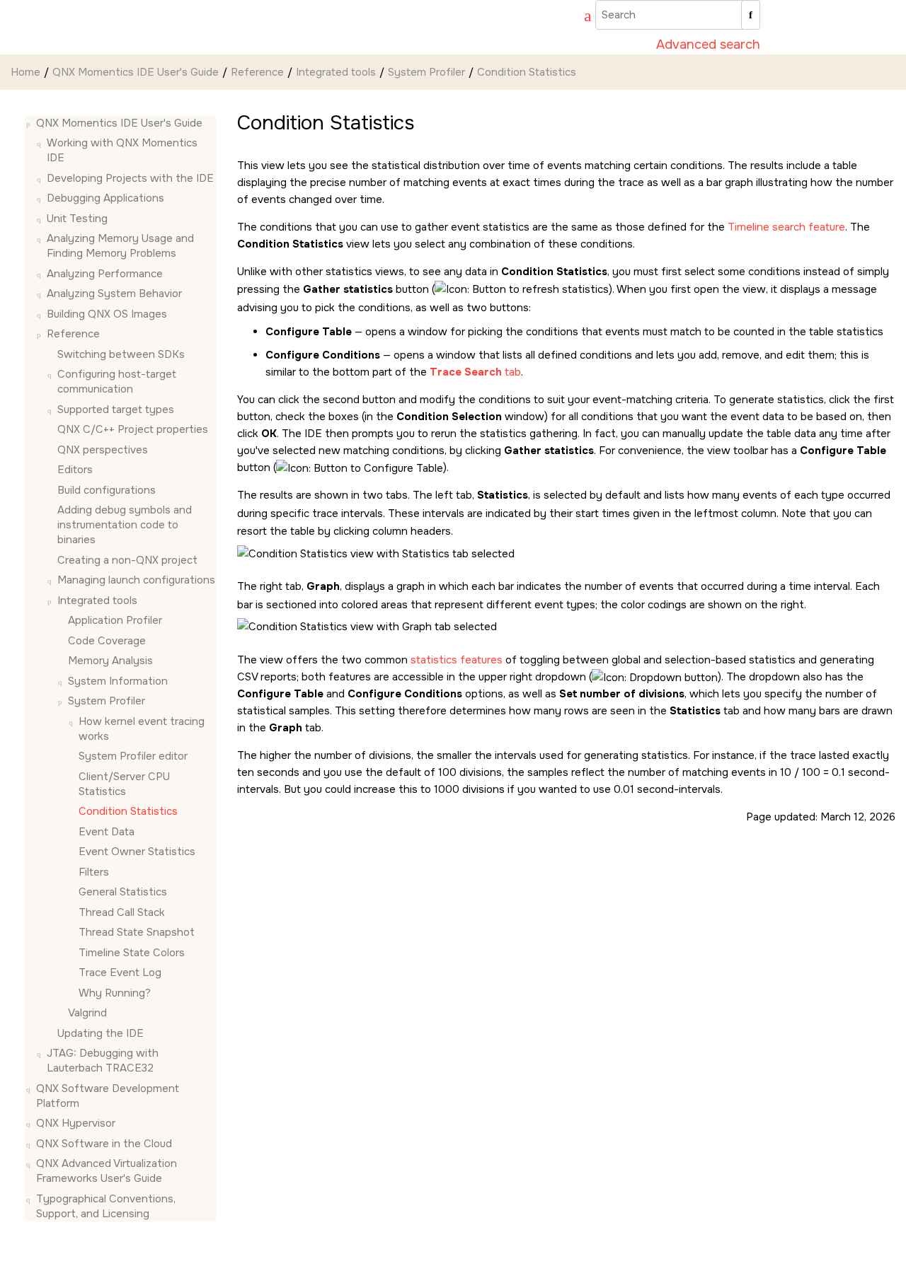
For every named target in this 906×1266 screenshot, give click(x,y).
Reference (257, 72)
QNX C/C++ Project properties (132, 430)
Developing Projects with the (130, 178)
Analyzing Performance (105, 274)
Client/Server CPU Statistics (124, 784)
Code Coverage (107, 641)
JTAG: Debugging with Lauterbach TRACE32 (103, 1061)
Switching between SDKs (121, 354)
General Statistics (123, 892)
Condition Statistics (526, 72)
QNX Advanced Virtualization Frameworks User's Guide (106, 1171)
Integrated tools (336, 72)
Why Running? (115, 993)
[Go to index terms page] (581, 18)
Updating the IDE (100, 1033)
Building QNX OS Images (107, 314)
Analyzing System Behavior (114, 294)
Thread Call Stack (122, 912)
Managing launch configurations (136, 581)
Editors (75, 470)
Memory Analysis (110, 661)
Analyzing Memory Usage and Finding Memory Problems (120, 246)
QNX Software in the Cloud (104, 1144)
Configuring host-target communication (116, 382)
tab (475, 372)
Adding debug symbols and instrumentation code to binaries (124, 525)
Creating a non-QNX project (127, 560)
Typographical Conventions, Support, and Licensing (106, 1206)
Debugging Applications (105, 199)
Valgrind (87, 1013)
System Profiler (426, 72)
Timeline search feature (786, 227)
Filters (94, 872)
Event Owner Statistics (137, 852)
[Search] (750, 15)
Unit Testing (77, 218)
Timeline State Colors (132, 953)
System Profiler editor (133, 757)
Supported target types (115, 409)
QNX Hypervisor (75, 1124)
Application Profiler (115, 621)
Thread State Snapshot (137, 933)
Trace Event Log (120, 973)
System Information (118, 681)
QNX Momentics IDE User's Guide (135, 72)
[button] (30, 123)
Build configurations (106, 490)
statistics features (457, 660)
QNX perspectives (102, 450)
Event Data (106, 832)
